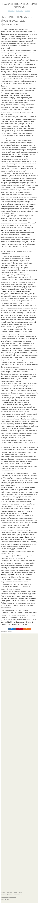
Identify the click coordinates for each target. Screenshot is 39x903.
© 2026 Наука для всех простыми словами (12, 892)
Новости (19, 11)
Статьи (27, 11)
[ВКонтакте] (12, 629)
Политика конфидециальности (9, 897)
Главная (11, 11)
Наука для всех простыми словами (19, 5)
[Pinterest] (19, 629)
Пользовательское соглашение (14, 894)
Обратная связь (5, 899)
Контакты (4, 894)
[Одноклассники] (27, 629)
